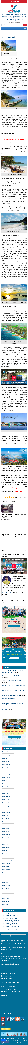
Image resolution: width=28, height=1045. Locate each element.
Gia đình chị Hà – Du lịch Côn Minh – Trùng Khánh (13, 713)
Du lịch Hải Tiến (5, 799)
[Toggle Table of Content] (13, 54)
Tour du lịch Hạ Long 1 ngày (8, 913)
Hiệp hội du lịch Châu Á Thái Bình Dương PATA (11, 991)
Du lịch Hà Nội (5, 828)
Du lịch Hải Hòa (5, 802)
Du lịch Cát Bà (5, 783)
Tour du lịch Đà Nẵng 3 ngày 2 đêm (10, 924)
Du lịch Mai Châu (6, 761)
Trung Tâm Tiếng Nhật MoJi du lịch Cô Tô (11, 680)
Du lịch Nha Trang (6, 812)
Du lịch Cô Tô (5, 780)
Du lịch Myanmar (6, 869)
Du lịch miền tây (6, 834)
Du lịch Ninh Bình (6, 885)
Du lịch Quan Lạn (6, 777)
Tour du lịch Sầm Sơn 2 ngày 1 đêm (10, 921)
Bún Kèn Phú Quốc (19, 139)
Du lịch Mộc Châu (6, 764)
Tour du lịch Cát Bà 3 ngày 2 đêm (10, 917)
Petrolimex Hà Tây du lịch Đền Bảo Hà (11, 695)
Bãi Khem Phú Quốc (20, 514)
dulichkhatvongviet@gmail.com (11, 963)
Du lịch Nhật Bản (6, 853)
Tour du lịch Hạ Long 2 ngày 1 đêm (10, 915)
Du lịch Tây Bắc (5, 831)
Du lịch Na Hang (6, 767)
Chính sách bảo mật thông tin (7, 976)
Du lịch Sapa (5, 758)
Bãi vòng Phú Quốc (21, 33)
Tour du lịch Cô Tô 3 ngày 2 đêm (9, 918)
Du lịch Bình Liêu (6, 770)
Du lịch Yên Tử (5, 879)
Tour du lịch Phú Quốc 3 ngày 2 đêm (10, 929)
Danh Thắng (9, 33)
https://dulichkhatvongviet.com (13, 488)
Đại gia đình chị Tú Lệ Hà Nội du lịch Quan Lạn (13, 675)
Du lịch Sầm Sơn (6, 790)
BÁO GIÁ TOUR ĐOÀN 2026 (20, 14)
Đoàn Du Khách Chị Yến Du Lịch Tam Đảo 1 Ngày (13, 690)
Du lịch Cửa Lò (5, 793)
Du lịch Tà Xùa (5, 904)
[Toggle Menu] (25, 28)
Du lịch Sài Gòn (5, 837)
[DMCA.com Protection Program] (6, 1028)
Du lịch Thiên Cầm (6, 796)
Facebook (5, 1042)
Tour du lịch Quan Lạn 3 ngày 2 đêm (10, 920)
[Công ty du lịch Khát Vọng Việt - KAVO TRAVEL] (14, 8)
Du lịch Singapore (6, 847)
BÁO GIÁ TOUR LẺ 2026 (7, 14)
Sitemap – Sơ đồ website (6, 978)
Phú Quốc (14, 33)
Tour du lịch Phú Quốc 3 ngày (18, 136)
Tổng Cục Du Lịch (5, 988)
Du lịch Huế (5, 844)
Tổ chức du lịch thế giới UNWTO (8, 989)
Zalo (4, 1040)
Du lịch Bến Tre (5, 901)
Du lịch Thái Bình (6, 888)
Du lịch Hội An (5, 898)
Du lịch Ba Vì (5, 821)
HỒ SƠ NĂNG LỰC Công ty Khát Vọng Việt (14, 19)
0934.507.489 (4, 960)
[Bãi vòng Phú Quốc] (8, 45)
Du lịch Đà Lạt (5, 815)
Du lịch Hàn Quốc (6, 863)
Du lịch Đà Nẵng (6, 809)
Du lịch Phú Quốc (6, 818)
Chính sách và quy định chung (8, 973)
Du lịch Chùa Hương (7, 860)
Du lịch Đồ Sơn (5, 786)
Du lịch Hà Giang (6, 751)
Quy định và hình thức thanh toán (8, 975)
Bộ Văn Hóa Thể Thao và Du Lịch (8, 986)
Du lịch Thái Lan (6, 850)
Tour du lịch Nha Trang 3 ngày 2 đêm (10, 926)
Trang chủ (3, 33)
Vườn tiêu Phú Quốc (20, 550)
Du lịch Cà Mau (5, 882)
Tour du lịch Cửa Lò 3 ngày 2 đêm (10, 923)
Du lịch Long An (5, 895)
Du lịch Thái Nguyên (7, 891)
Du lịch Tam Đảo (6, 825)
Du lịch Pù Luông (6, 841)
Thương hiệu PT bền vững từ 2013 (9, 20)
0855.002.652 (11, 960)
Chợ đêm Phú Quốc (6, 550)
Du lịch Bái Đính (6, 876)
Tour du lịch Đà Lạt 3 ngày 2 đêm (9, 928)
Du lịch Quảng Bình (6, 806)
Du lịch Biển (5, 856)
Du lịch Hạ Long (6, 774)
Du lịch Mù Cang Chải (7, 755)
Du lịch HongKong (6, 872)
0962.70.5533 (22, 958)
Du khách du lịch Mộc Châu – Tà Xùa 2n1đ (12, 698)
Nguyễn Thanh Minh (7, 592)
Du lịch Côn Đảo (6, 866)
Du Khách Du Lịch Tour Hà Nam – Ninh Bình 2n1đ (13, 685)
